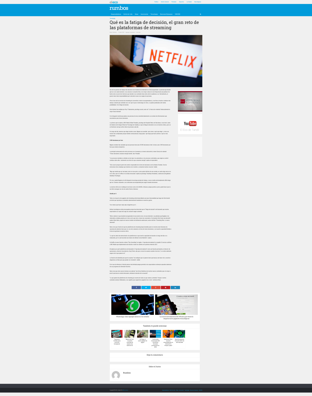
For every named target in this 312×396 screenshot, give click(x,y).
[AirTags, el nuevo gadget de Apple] (142, 333)
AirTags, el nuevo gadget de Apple (142, 340)
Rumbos (115, 32)
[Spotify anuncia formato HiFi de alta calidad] (179, 333)
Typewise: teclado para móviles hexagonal (116, 341)
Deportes (181, 2)
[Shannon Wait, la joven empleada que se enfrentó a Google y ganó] (168, 333)
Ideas (136, 14)
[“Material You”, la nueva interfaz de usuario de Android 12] (129, 333)
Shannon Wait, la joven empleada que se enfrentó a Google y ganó (168, 342)
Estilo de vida (128, 14)
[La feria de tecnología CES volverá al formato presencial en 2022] (155, 333)
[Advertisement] (190, 147)
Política (156, 2)
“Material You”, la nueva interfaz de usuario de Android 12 (130, 342)
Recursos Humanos (166, 14)
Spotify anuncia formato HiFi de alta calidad (179, 340)
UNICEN (177, 14)
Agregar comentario (130, 32)
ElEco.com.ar (125, 390)
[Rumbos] (119, 8)
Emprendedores (116, 14)
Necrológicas (197, 2)
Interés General (165, 2)
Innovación (144, 14)
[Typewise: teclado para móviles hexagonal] (117, 333)
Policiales (173, 2)
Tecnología (154, 14)
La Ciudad (189, 2)
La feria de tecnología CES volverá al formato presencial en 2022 (155, 343)
